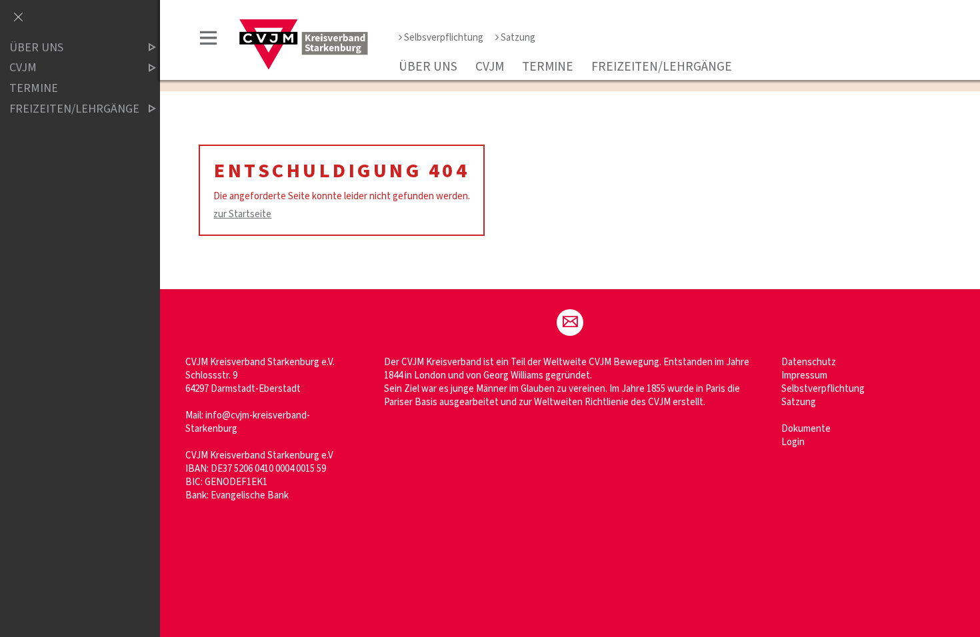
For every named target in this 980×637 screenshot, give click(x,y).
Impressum (804, 375)
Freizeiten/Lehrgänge (661, 66)
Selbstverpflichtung (823, 389)
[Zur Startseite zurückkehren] (304, 24)
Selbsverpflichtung (443, 38)
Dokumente (806, 429)
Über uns (428, 66)
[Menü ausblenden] (18, 18)
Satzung (518, 38)
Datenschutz (808, 362)
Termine (547, 66)
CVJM (489, 66)
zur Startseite (242, 214)
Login (793, 442)
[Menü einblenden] (209, 40)
